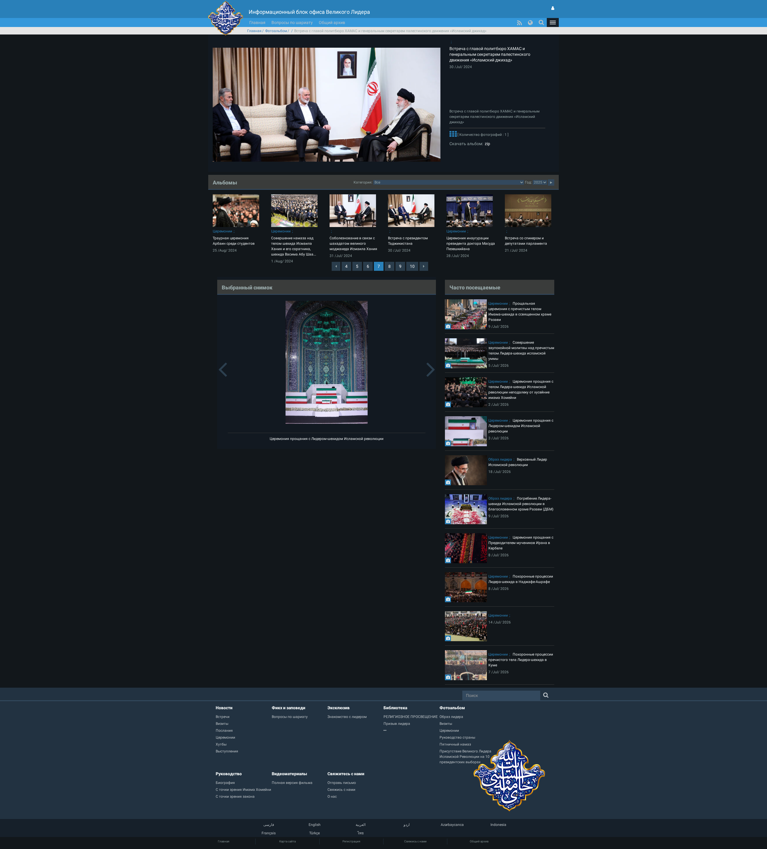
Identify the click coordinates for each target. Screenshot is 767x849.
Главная (257, 22)
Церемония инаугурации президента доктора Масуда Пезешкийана (470, 243)
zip (486, 143)
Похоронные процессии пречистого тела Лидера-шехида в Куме (520, 659)
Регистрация (351, 841)
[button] (553, 22)
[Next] (423, 266)
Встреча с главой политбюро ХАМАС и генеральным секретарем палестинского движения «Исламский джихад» (489, 54)
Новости (224, 707)
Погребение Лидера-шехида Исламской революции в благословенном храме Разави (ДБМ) (520, 503)
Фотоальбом (276, 31)
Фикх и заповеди (288, 707)
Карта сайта (287, 841)
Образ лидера (500, 459)
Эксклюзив (338, 707)
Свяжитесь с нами (345, 773)
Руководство (229, 773)
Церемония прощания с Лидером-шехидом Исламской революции (327, 439)
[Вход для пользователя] (553, 8)
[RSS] (519, 22)
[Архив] (412, 730)
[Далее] (453, 135)
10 (412, 266)
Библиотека (395, 707)
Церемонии (222, 231)
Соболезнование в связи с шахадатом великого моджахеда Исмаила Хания (353, 243)
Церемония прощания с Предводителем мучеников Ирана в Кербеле (520, 542)
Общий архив (332, 22)
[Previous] (336, 266)
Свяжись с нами (415, 841)
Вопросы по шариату (292, 22)
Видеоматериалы (289, 773)
